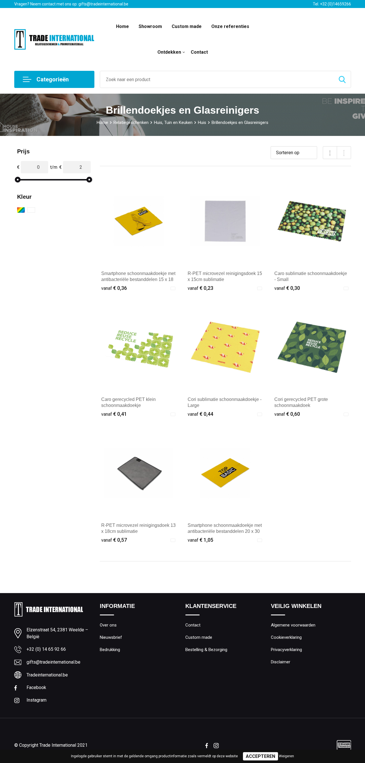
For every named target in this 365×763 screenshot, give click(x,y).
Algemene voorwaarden (293, 625)
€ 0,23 (200, 288)
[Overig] (21, 210)
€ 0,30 (287, 288)
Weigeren (286, 756)
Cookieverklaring (286, 637)
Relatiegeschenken (131, 122)
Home (122, 26)
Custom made (187, 26)
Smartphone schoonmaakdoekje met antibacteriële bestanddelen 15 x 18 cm (138, 279)
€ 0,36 (114, 288)
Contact (199, 52)
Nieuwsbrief (111, 637)
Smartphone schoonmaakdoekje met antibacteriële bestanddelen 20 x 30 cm (225, 531)
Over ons (108, 625)
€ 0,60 (287, 414)
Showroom (150, 26)
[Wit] (31, 210)
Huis (202, 122)
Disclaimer (280, 661)
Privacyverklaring (286, 649)
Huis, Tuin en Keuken (173, 122)
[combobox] (217, 79)
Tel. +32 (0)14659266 (332, 4)
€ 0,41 (114, 414)
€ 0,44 (200, 414)
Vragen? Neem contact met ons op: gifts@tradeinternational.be (71, 4)
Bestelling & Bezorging (206, 649)
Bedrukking (110, 649)
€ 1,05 (200, 540)
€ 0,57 (114, 540)
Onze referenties (230, 26)
